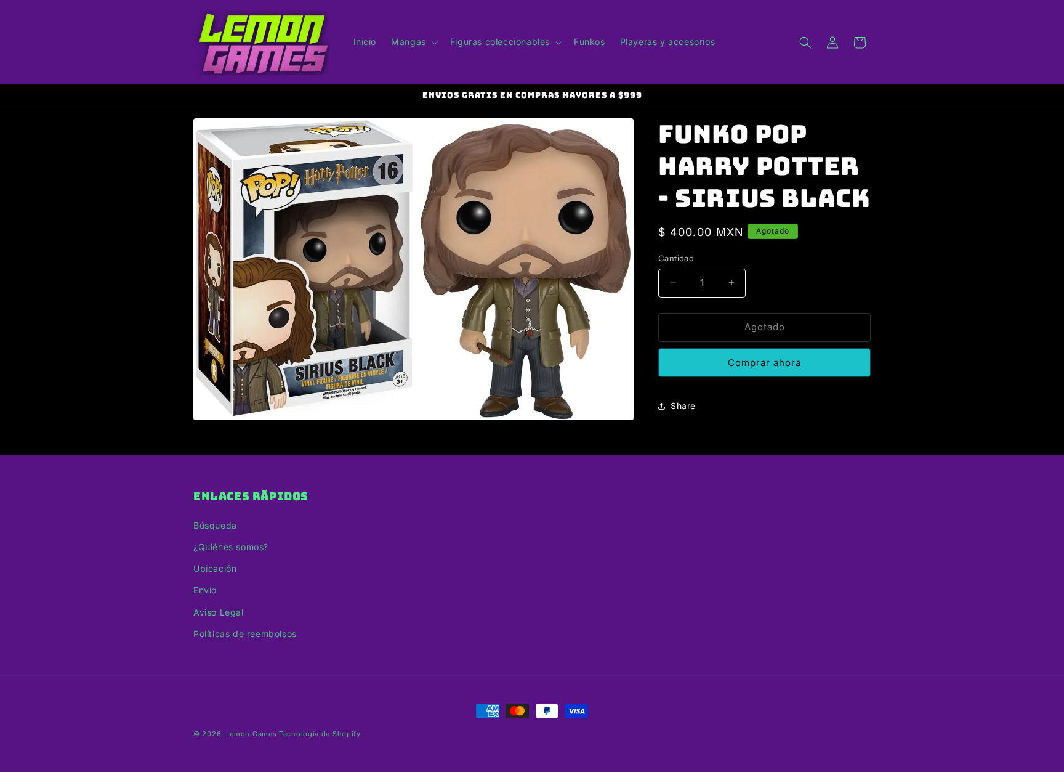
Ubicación (214, 568)
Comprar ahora (764, 362)
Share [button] (683, 405)
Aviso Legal (218, 612)
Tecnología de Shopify (320, 733)
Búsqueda (215, 525)
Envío (205, 590)
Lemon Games (251, 733)
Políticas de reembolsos (245, 633)
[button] (413, 42)
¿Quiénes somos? (230, 547)
